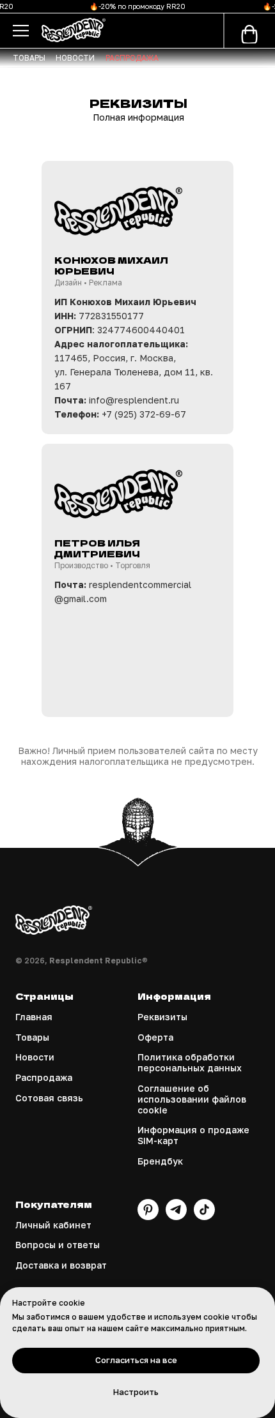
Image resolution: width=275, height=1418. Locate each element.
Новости (34, 1057)
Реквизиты (162, 1017)
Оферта (155, 1037)
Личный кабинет (53, 1225)
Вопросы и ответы (57, 1245)
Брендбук (160, 1161)
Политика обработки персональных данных (190, 1062)
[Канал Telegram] (176, 1216)
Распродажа (43, 1078)
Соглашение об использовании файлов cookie (192, 1099)
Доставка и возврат (61, 1265)
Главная (33, 1017)
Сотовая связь (49, 1098)
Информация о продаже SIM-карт (193, 1135)
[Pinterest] (148, 1216)
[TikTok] (204, 1216)
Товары (32, 1037)
